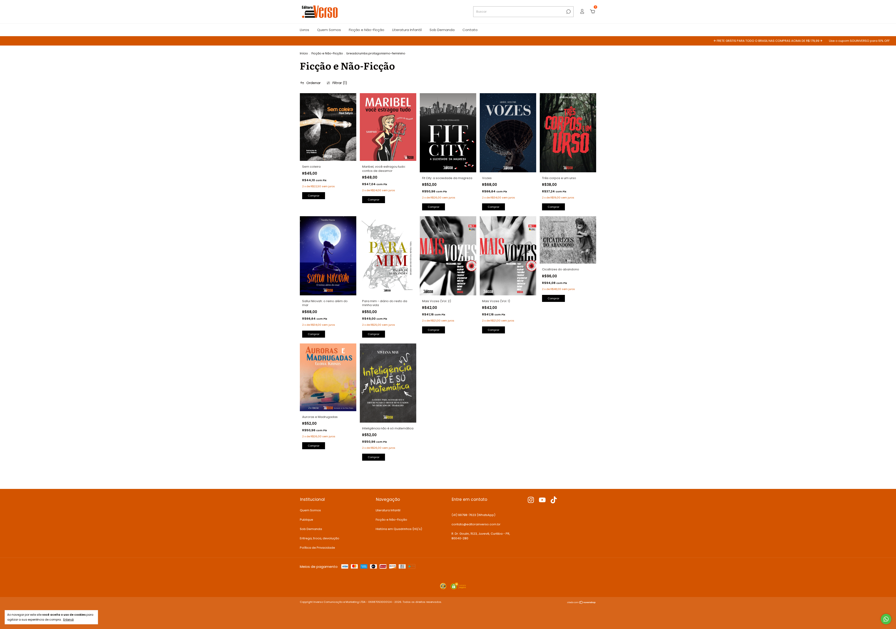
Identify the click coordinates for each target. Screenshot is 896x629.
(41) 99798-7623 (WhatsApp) (473, 515)
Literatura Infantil (407, 29)
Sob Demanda (442, 29)
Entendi (68, 619)
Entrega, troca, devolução (319, 538)
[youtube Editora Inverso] (542, 500)
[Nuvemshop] (581, 602)
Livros (304, 29)
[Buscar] (568, 11)
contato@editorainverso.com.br (476, 524)
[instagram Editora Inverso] (530, 500)
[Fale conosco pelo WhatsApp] (886, 619)
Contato (470, 29)
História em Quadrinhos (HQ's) (399, 529)
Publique (306, 519)
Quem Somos (329, 29)
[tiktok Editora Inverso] (553, 500)
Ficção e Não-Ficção (366, 29)
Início (304, 53)
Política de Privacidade (317, 547)
